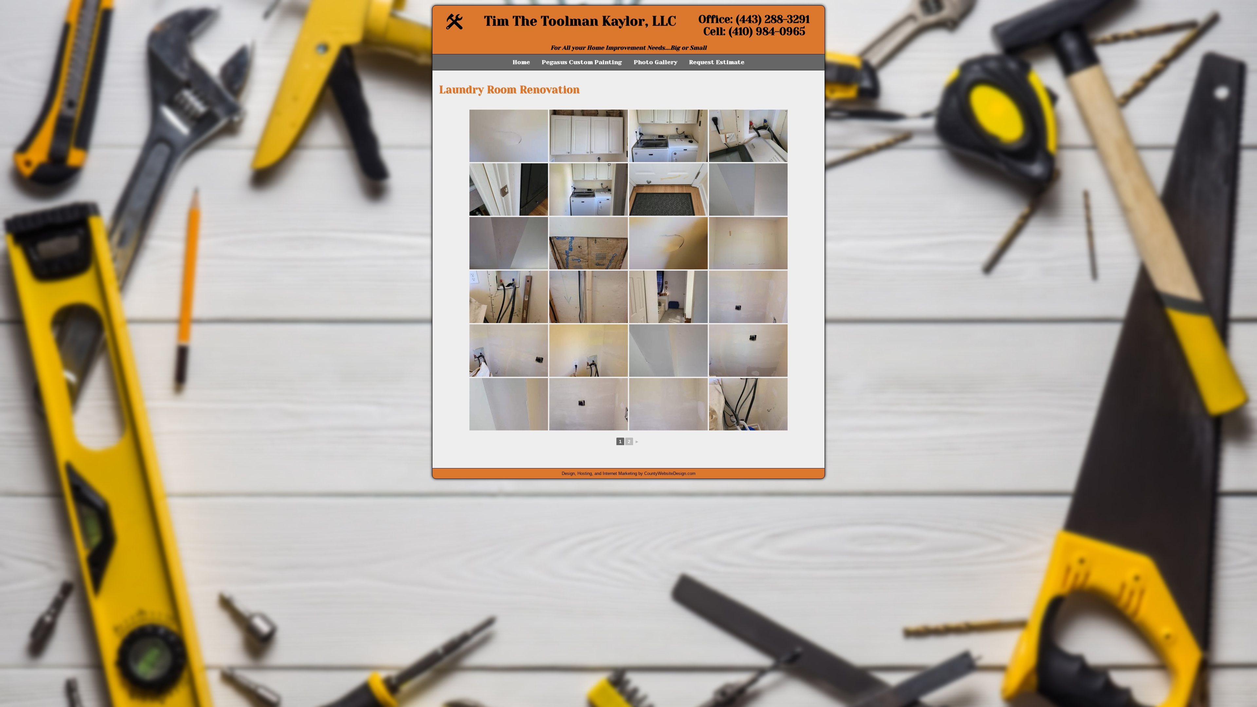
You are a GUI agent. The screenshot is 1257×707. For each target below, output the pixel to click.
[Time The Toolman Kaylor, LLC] (454, 28)
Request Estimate (716, 62)
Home (521, 62)
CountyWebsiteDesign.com (670, 473)
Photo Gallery (655, 62)
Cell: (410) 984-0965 (754, 32)
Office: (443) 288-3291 (754, 19)
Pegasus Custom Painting (582, 62)
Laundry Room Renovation (509, 90)
